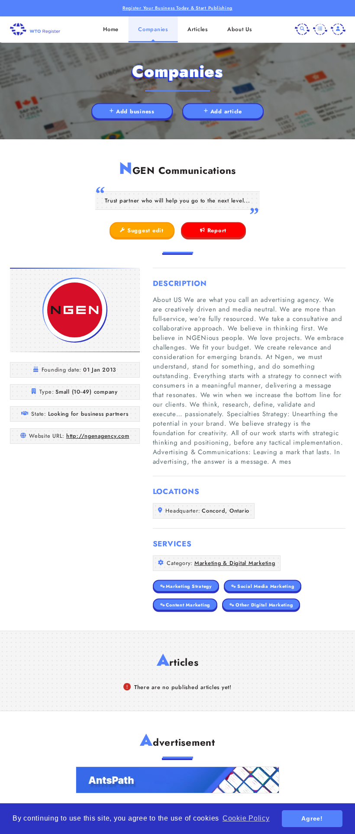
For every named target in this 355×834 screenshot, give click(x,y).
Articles (197, 29)
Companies (153, 29)
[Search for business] (302, 29)
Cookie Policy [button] (246, 818)
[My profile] (338, 29)
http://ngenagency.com (97, 436)
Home (111, 29)
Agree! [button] (312, 818)
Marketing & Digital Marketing (234, 563)
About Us (239, 29)
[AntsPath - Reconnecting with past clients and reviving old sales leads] (177, 780)
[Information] (320, 29)
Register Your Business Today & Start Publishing (177, 8)
